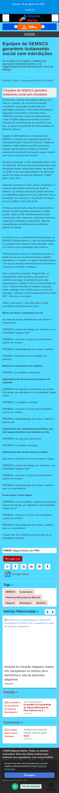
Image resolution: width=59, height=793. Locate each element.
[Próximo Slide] (53, 612)
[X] (23, 567)
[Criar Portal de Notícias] (51, 787)
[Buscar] (55, 18)
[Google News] (14, 574)
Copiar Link (14, 559)
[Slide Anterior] (47, 612)
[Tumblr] (47, 567)
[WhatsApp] (15, 786)
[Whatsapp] (7, 567)
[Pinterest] (39, 567)
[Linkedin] (31, 567)
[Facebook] (15, 567)
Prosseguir (29, 775)
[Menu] (5, 18)
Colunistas (13, 722)
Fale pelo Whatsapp (31, 786)
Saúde (29, 34)
